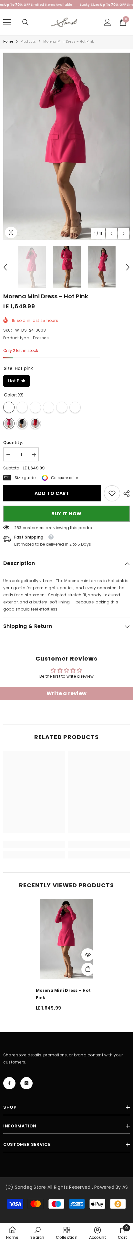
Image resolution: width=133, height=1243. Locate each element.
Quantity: (13, 442)
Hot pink (16, 379)
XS (9, 407)
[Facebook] (9, 1083)
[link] (112, 493)
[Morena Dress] (9, 423)
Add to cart (52, 493)
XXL (75, 407)
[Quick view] (87, 954)
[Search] (25, 22)
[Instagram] (26, 1083)
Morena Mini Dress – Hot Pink (63, 994)
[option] (66, 146)
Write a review (66, 693)
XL (61, 407)
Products (28, 41)
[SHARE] (125, 493)
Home (8, 41)
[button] (111, 233)
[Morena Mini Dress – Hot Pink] (66, 939)
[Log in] (107, 22)
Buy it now (66, 513)
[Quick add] (87, 969)
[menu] (7, 22)
